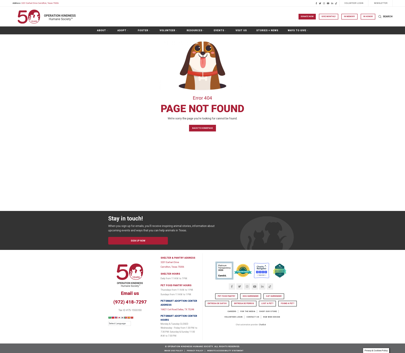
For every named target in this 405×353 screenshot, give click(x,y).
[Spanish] (128, 317)
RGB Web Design (271, 317)
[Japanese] (119, 317)
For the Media (247, 311)
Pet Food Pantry (226, 296)
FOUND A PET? (287, 303)
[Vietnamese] (131, 317)
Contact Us (252, 317)
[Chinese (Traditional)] (112, 317)
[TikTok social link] (336, 3)
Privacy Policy (195, 351)
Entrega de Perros (244, 303)
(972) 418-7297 (130, 302)
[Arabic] (109, 317)
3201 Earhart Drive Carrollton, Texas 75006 (40, 3)
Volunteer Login (233, 317)
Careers (231, 311)
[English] (116, 317)
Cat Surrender (274, 296)
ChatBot (262, 325)
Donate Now (307, 16)
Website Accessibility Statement (225, 351)
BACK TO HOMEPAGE (202, 128)
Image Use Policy (173, 351)
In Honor (368, 16)
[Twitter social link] (320, 3)
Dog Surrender (251, 296)
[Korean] (122, 317)
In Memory (349, 16)
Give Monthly (328, 16)
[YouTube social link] (328, 3)
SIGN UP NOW (138, 240)
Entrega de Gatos (217, 303)
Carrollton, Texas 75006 (172, 267)
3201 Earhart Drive (170, 262)
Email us (130, 293)
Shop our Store (268, 311)
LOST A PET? (267, 303)
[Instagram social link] (324, 3)
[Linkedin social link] (332, 3)
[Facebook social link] (316, 3)
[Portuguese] (125, 317)
